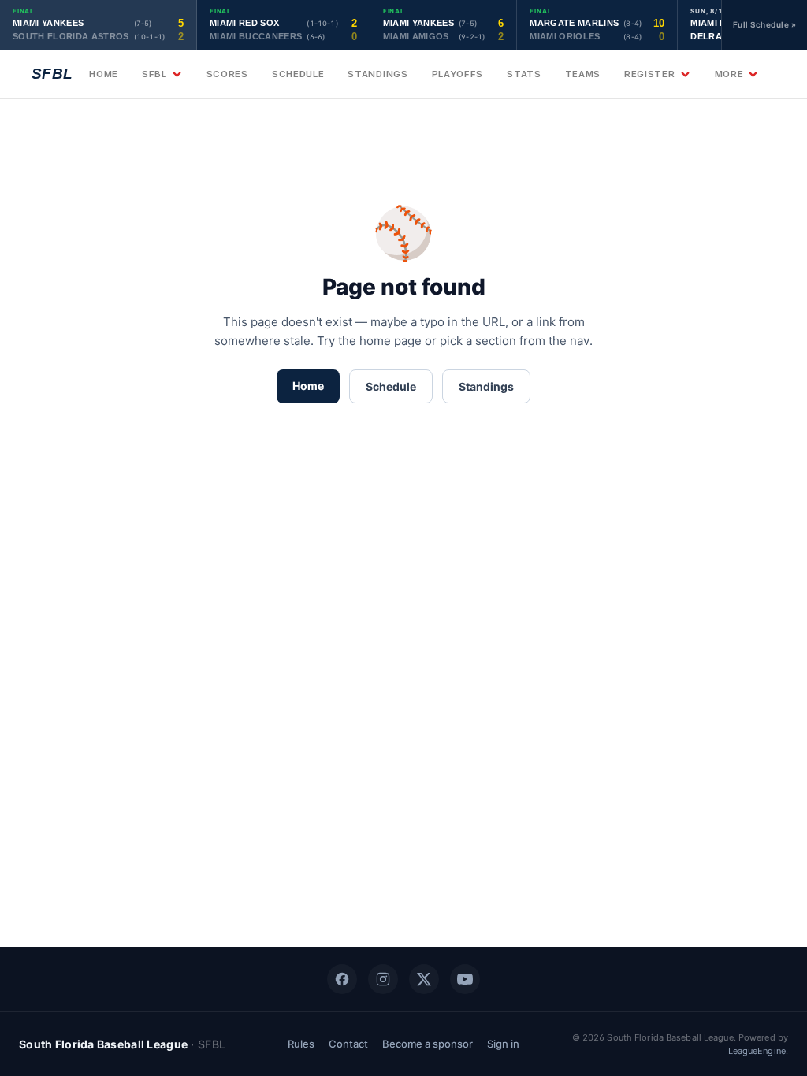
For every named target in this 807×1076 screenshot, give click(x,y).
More (729, 74)
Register (649, 74)
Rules (301, 1043)
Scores (227, 74)
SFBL (154, 74)
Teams (583, 74)
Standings (377, 74)
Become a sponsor (427, 1043)
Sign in (503, 1043)
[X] (424, 979)
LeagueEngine (757, 1050)
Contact (348, 1043)
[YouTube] (465, 979)
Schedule (298, 74)
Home (103, 74)
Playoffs (458, 74)
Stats (524, 74)
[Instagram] (383, 979)
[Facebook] (342, 979)
